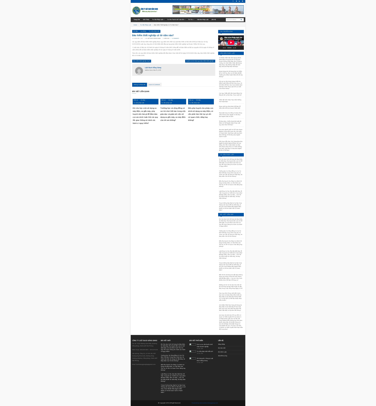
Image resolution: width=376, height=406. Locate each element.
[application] (231, 42)
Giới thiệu (146, 20)
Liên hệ (213, 20)
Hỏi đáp (135, 31)
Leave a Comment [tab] (154, 85)
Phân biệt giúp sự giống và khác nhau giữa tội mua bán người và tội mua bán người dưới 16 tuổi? (230, 115)
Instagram (242, 1)
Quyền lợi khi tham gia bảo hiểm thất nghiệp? (200, 61)
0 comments (175, 38)
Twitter (236, 1)
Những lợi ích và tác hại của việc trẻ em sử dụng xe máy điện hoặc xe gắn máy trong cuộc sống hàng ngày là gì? (231, 286)
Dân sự (136, 100)
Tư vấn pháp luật (157, 20)
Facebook (233, 1)
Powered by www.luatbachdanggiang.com (205, 403)
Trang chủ (137, 20)
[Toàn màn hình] (241, 48)
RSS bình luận (222, 352)
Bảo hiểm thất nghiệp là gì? (141, 61)
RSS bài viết (222, 348)
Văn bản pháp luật (202, 20)
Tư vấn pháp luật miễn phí (205, 351)
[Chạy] (221, 48)
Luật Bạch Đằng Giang (153, 67)
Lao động (143, 31)
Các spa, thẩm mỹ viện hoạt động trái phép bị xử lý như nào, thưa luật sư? (230, 94)
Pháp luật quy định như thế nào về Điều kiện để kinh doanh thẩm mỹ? (230, 107)
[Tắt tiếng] (238, 48)
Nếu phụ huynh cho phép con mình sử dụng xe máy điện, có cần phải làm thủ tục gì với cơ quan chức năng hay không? (200, 114)
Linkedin (239, 1)
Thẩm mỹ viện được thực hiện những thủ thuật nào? (230, 101)
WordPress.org (222, 356)
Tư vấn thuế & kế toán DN (175, 20)
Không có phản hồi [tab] (139, 85)
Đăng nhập (221, 344)
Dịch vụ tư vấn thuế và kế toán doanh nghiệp (204, 345)
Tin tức (190, 20)
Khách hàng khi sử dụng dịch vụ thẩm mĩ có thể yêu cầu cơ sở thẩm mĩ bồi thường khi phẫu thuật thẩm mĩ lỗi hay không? (231, 74)
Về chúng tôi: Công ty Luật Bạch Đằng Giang (205, 359)
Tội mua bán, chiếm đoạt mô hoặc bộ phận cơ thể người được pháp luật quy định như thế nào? (230, 123)
